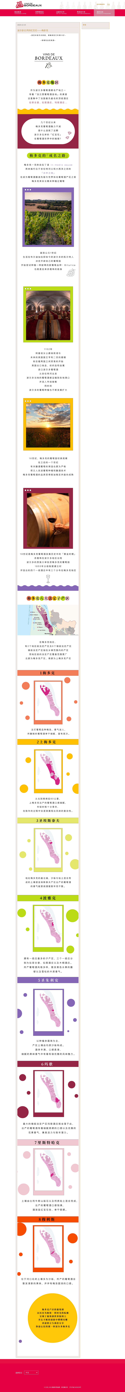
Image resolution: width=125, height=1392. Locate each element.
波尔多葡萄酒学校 (101, 4)
